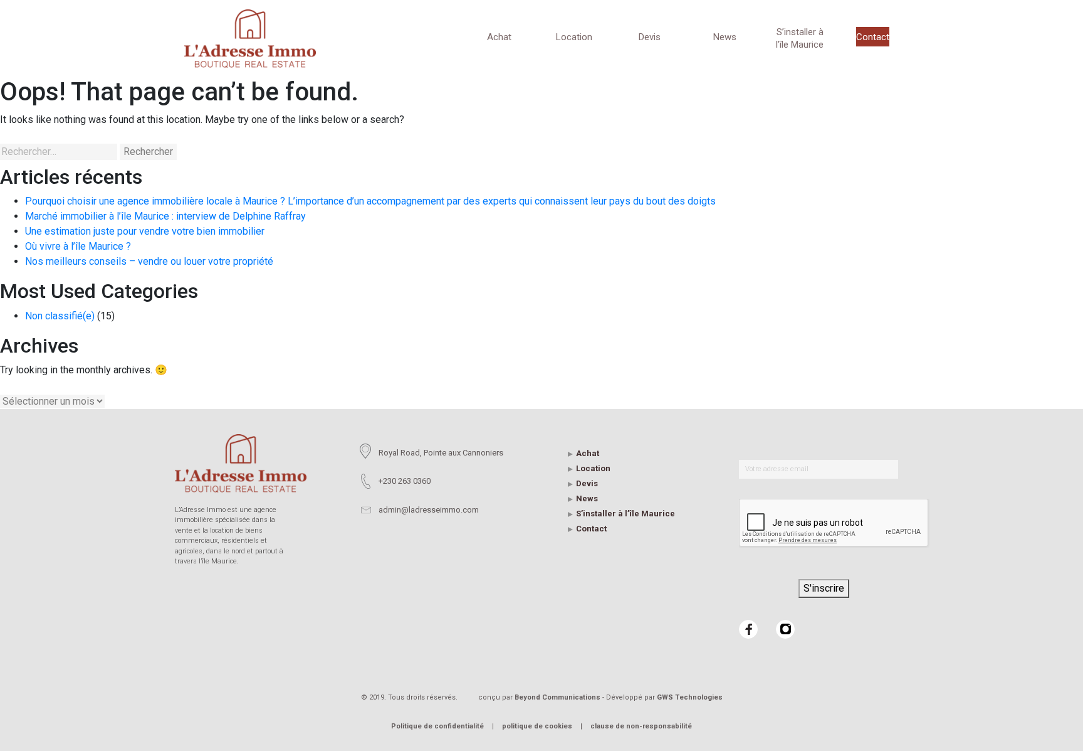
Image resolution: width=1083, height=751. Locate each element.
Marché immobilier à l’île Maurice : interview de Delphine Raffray (165, 216)
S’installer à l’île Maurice (800, 38)
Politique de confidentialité (437, 726)
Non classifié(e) (60, 316)
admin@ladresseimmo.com (429, 509)
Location (574, 37)
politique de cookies (537, 726)
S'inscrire (823, 588)
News (724, 37)
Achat (499, 37)
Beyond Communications (557, 697)
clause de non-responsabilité (641, 726)
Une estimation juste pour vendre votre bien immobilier (144, 231)
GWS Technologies (690, 697)
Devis (650, 37)
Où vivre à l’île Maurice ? (78, 246)
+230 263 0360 (405, 481)
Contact (872, 37)
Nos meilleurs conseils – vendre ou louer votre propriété (149, 261)
